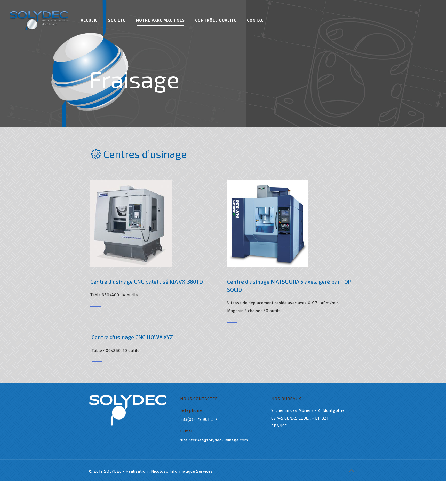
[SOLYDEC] (39, 20)
